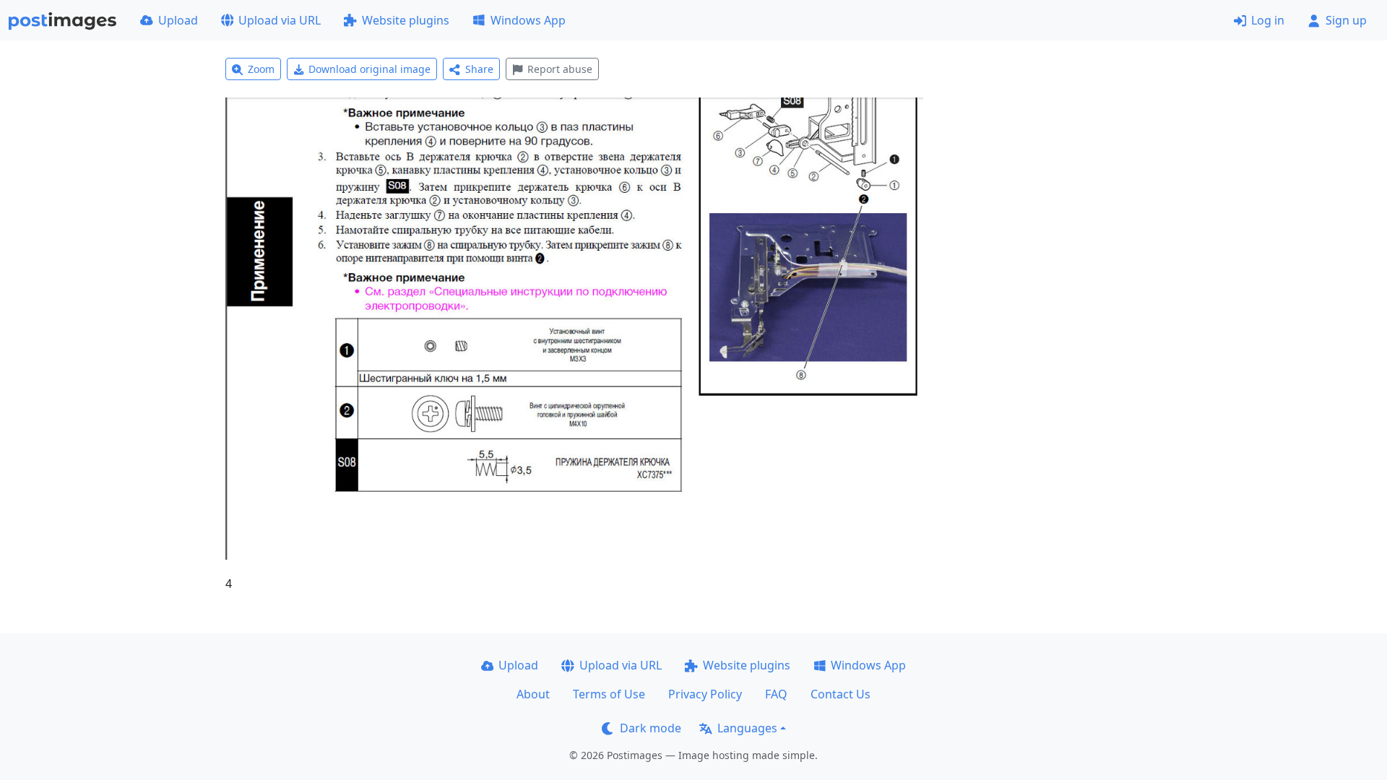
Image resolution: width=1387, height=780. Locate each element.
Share (479, 69)
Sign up (1346, 20)
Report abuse (559, 69)
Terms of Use (609, 694)
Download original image (369, 69)
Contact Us (840, 694)
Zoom (261, 69)
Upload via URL (279, 20)
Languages (747, 728)
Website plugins (405, 20)
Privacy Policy (705, 694)
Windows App (528, 20)
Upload (178, 20)
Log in (1267, 20)
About (533, 694)
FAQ (776, 694)
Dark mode (650, 728)
